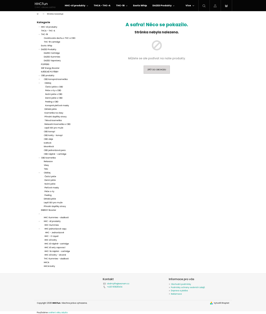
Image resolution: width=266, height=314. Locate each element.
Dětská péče (51, 109)
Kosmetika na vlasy (54, 112)
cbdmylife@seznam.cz (118, 283)
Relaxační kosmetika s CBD (58, 124)
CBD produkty (47, 75)
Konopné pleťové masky (57, 105)
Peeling (48, 195)
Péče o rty (49, 191)
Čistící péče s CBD (54, 86)
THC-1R (44, 34)
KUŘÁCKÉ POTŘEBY (50, 71)
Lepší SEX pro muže (54, 127)
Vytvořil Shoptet (221, 303)
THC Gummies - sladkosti (56, 258)
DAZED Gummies (52, 56)
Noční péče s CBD (53, 94)
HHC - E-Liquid (51, 236)
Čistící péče (50, 176)
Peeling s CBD (51, 101)
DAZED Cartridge (52, 53)
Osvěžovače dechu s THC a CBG (59, 38)
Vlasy (46, 165)
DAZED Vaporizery (52, 60)
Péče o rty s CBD (53, 90)
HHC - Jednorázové (54, 232)
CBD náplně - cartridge (55, 154)
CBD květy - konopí (53, 135)
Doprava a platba (179, 290)
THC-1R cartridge (52, 41)
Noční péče (50, 183)
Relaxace (48, 161)
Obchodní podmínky (181, 284)
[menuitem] (76, 5)
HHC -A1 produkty (52, 221)
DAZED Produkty (48, 49)
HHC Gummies (52, 225)
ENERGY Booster (48, 210)
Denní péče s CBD (54, 98)
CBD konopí (49, 131)
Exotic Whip (46, 45)
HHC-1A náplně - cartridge (57, 251)
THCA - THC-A (48, 30)
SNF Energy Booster (50, 68)
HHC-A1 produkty (49, 27)
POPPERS (45, 64)
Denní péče (50, 180)
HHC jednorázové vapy (55, 228)
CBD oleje (48, 139)
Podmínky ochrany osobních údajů (188, 287)
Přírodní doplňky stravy (56, 116)
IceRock (47, 142)
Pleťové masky (52, 187)
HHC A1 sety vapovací (55, 247)
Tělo (46, 169)
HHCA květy (49, 266)
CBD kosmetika (48, 157)
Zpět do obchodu (156, 69)
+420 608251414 (114, 286)
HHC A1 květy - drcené (55, 254)
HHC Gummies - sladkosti (56, 217)
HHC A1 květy (51, 240)
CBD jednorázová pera (54, 150)
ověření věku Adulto (58, 312)
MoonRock (49, 146)
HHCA (46, 262)
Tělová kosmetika (53, 120)
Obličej (48, 83)
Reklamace (176, 294)
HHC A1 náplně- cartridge (57, 243)
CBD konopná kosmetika (56, 79)
